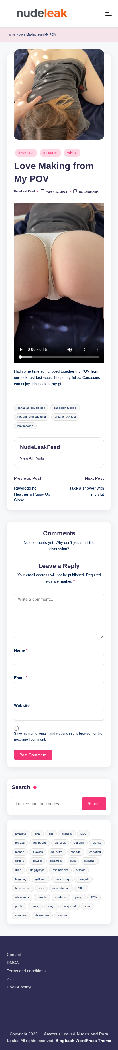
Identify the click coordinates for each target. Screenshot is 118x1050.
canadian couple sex (31, 407)
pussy (35, 906)
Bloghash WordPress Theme (83, 1041)
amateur (20, 833)
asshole (67, 833)
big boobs (39, 842)
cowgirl (37, 860)
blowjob (38, 851)
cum (73, 860)
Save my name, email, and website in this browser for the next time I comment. (58, 737)
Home (11, 34)
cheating (95, 851)
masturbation (61, 888)
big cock (60, 842)
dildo (18, 870)
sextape (50, 153)
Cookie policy (19, 987)
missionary (22, 897)
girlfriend (40, 879)
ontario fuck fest (65, 416)
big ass (20, 842)
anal (37, 833)
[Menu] (108, 13)
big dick (79, 842)
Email (20, 678)
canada (76, 851)
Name (20, 650)
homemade (22, 888)
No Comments (88, 191)
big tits (97, 842)
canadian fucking (65, 407)
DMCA (13, 963)
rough (51, 906)
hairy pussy (62, 879)
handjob (83, 879)
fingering (21, 879)
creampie (56, 860)
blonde (19, 851)
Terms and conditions (26, 971)
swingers (21, 915)
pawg (78, 897)
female (80, 870)
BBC (83, 833)
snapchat (70, 906)
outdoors (61, 897)
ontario (42, 897)
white (72, 153)
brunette (26, 153)
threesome (42, 915)
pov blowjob (25, 425)
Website (22, 705)
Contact (14, 955)
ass (51, 833)
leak (41, 888)
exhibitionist (60, 870)
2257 (11, 979)
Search (21, 787)
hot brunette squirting (31, 416)
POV (94, 897)
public (19, 906)
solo (87, 906)
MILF (81, 888)
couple (19, 860)
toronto (62, 915)
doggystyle (37, 870)
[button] (32, 458)
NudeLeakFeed (40, 447)
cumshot (89, 860)
